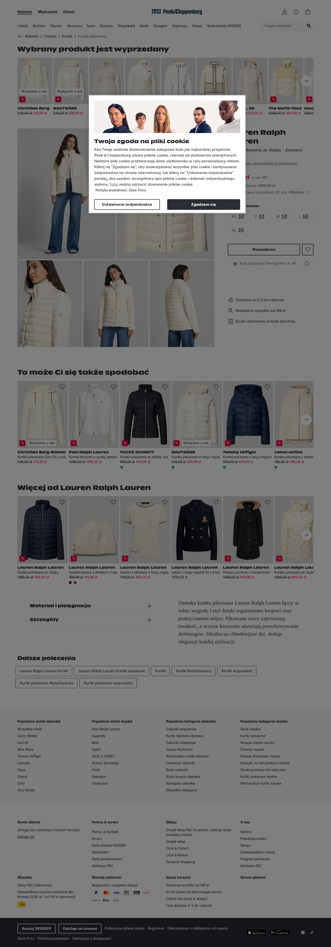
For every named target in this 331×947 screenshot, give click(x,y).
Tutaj (113, 184)
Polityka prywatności (111, 190)
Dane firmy (137, 190)
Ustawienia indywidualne (127, 204)
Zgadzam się (203, 204)
